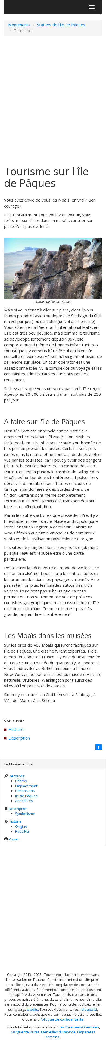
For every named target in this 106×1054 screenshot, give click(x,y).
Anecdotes (24, 800)
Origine (21, 826)
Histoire (16, 729)
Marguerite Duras (25, 1032)
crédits (32, 1009)
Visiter (14, 839)
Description (19, 738)
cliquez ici (89, 1009)
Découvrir (16, 776)
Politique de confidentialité (61, 1019)
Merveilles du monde (58, 1032)
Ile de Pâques (26, 795)
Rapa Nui (22, 831)
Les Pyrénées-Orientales (79, 1027)
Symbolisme (25, 813)
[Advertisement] (53, 101)
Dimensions (25, 790)
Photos (21, 780)
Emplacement (26, 785)
